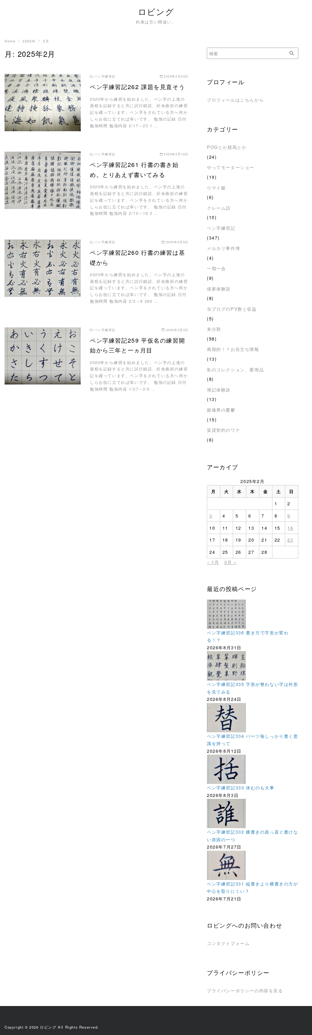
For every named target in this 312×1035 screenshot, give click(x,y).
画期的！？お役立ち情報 (233, 349)
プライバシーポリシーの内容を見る (245, 990)
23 (290, 539)
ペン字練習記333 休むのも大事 (241, 787)
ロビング (156, 11)
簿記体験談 (219, 389)
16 (290, 528)
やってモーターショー (230, 167)
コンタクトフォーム (228, 943)
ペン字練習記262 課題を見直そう (137, 86)
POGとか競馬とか (226, 147)
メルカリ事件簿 (223, 248)
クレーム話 (219, 207)
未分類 (214, 329)
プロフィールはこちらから (235, 99)
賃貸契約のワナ (223, 430)
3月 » (230, 562)
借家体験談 (219, 288)
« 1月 (213, 562)
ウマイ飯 (216, 187)
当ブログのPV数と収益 (232, 308)
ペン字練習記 (221, 228)
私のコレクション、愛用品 (235, 369)
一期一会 (216, 268)
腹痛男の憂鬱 (221, 409)
